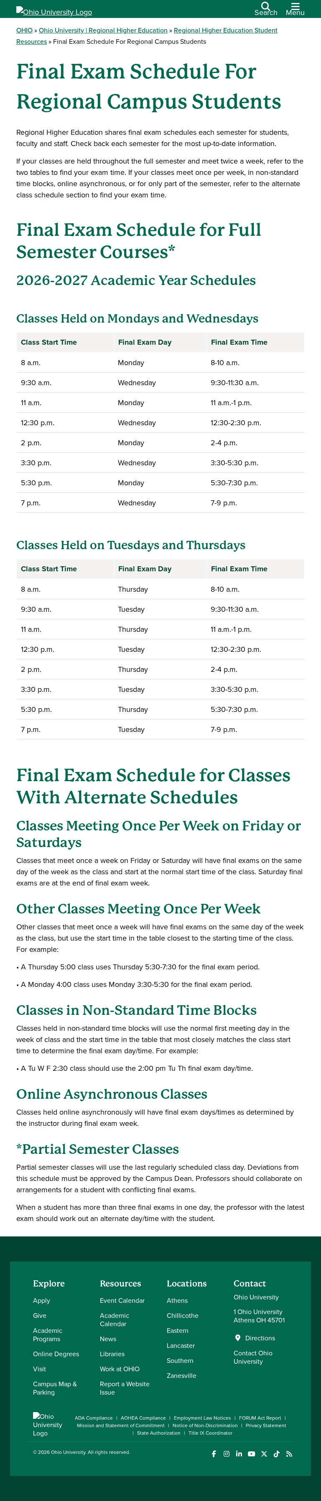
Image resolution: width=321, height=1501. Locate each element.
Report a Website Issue (125, 1388)
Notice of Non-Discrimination (205, 1425)
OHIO (24, 30)
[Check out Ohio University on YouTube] (251, 1454)
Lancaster (181, 1345)
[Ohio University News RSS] (289, 1454)
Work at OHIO (120, 1368)
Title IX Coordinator (210, 1432)
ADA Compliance (94, 1417)
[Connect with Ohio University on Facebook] (214, 1454)
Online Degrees (56, 1353)
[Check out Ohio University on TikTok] (276, 1454)
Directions (260, 1338)
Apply (41, 1300)
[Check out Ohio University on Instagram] (226, 1454)
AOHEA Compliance (143, 1417)
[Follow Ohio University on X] (264, 1454)
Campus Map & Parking (55, 1388)
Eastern (178, 1330)
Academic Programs (47, 1334)
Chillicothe (183, 1315)
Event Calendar (122, 1300)
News (108, 1338)
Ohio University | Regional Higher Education (103, 30)
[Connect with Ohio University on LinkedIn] (239, 1454)
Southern (180, 1360)
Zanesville (181, 1375)
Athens (177, 1300)
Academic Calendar (114, 1319)
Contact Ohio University (253, 1357)
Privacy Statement (266, 1425)
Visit (39, 1368)
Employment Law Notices (202, 1417)
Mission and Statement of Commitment (121, 1425)
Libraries (112, 1353)
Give (39, 1315)
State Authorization (159, 1432)
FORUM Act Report (260, 1417)
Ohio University (68, 1452)
